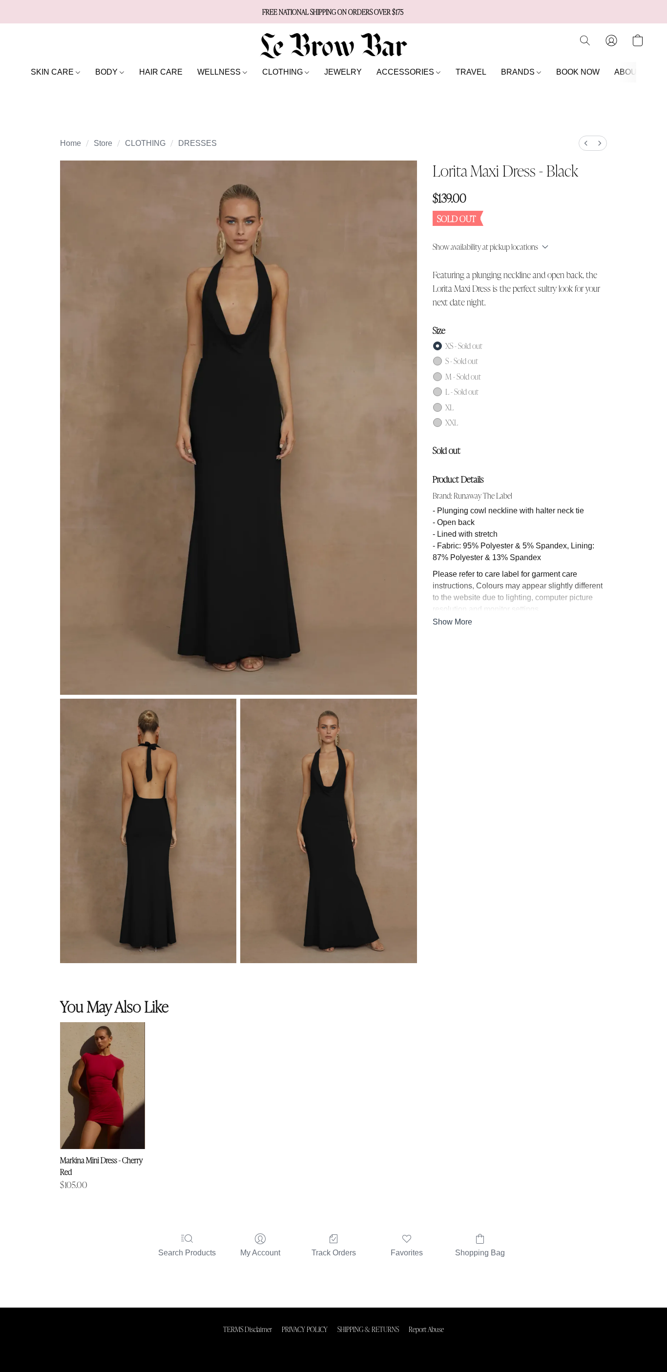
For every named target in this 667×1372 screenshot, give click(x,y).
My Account (260, 1253)
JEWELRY (343, 72)
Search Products (187, 1253)
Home (70, 143)
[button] (333, 45)
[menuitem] (586, 143)
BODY (107, 72)
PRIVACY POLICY (305, 1329)
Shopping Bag (480, 1253)
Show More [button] (452, 622)
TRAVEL (471, 72)
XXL (451, 422)
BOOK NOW (578, 72)
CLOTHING (283, 72)
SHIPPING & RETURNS (368, 1329)
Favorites (407, 1253)
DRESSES (197, 143)
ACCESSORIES (406, 72)
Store (103, 143)
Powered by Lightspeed (333, 1345)
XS (463, 346)
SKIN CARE (53, 72)
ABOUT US (634, 72)
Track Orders (334, 1253)
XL (449, 407)
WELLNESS (220, 72)
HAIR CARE (161, 72)
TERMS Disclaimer (247, 1329)
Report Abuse (426, 1329)
